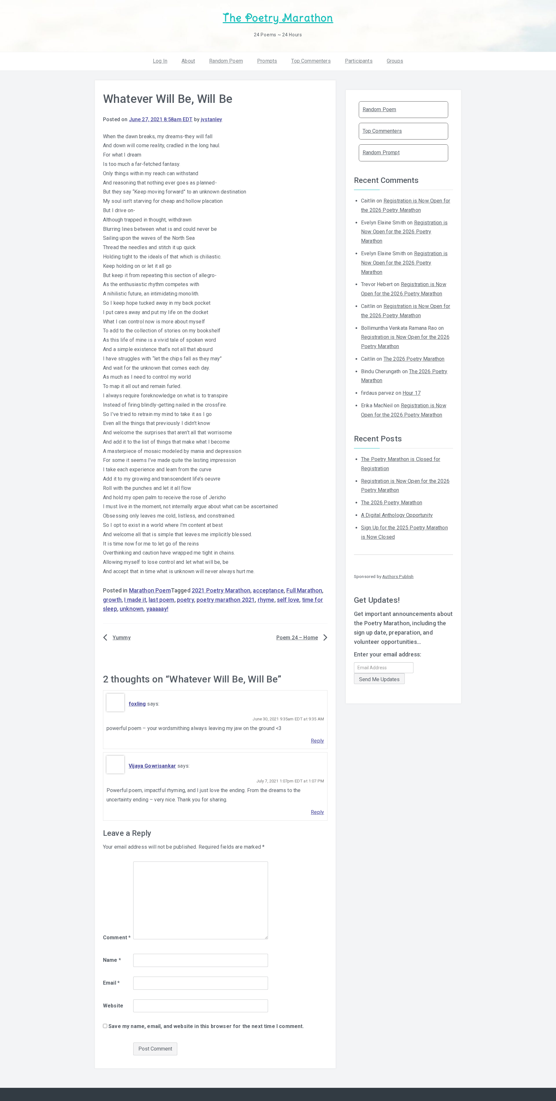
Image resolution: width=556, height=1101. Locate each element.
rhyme (266, 600)
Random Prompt (381, 152)
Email (111, 983)
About (188, 61)
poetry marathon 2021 (226, 600)
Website (113, 1006)
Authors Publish (397, 576)
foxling (137, 704)
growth (112, 600)
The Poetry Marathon (278, 17)
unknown (132, 609)
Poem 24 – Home (297, 638)
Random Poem (226, 61)
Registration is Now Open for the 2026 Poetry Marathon (404, 232)
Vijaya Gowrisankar (152, 766)
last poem (161, 600)
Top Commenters (310, 61)
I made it (135, 600)
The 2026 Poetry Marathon (414, 359)
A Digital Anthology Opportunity (397, 515)
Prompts (267, 61)
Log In (160, 61)
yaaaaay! (157, 609)
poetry (185, 600)
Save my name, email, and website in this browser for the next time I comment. (206, 1026)
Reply (317, 741)
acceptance (268, 590)
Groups (395, 61)
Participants (359, 61)
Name (112, 960)
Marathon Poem (150, 590)
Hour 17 (412, 393)
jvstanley (211, 119)
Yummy (122, 638)
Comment (117, 937)
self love (288, 600)
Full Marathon (304, 590)
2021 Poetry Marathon (221, 590)
